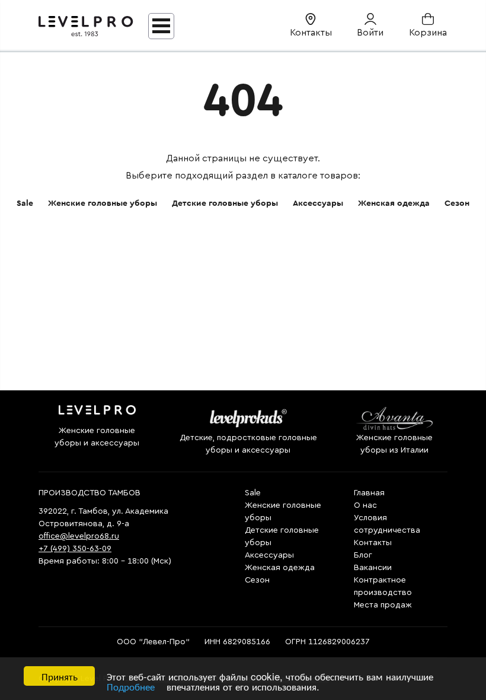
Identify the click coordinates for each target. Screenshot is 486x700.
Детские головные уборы (225, 203)
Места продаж (383, 605)
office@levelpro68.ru (79, 536)
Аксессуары (318, 203)
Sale (25, 203)
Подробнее (131, 686)
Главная (369, 493)
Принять (59, 676)
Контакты (373, 543)
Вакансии (373, 568)
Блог (363, 555)
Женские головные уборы (102, 203)
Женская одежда (394, 203)
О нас (365, 505)
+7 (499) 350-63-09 (75, 549)
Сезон (457, 203)
